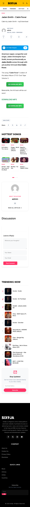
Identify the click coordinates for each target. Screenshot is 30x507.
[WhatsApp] (21, 125)
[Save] (19, 37)
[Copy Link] (25, 125)
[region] (15, 158)
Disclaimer (5, 457)
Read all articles (14, 207)
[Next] (27, 150)
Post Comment (10, 263)
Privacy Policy (6, 454)
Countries (5, 478)
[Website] (15, 203)
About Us (4, 448)
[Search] (23, 3)
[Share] (26, 37)
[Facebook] (8, 125)
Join (25, 47)
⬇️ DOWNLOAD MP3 (15, 84)
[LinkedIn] (16, 125)
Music (3, 13)
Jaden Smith (6, 120)
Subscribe (15, 390)
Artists (4, 475)
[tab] (13, 177)
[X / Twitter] (12, 125)
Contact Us (5, 451)
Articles (4, 472)
